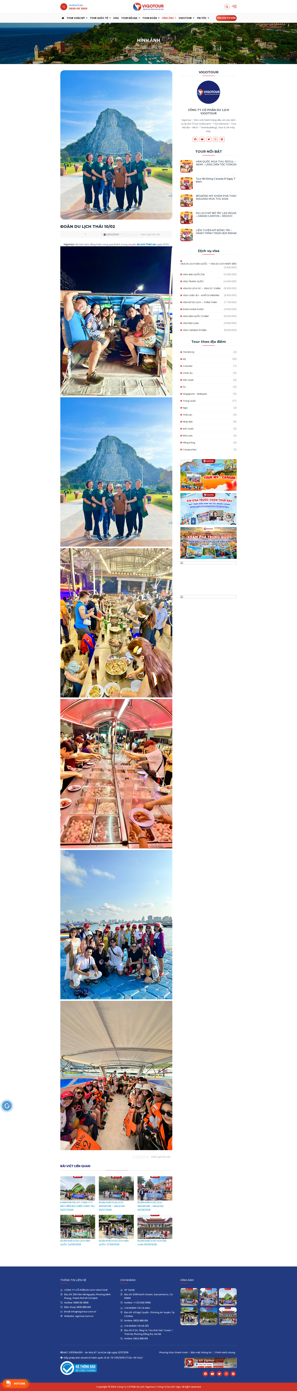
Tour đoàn (149, 18)
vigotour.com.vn (84, 1316)
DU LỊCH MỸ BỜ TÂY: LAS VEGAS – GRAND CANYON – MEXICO (216, 215)
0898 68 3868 (80, 1302)
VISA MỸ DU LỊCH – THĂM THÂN (200, 302)
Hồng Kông (189, 442)
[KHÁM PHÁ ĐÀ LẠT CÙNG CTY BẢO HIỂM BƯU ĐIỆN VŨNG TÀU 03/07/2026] (77, 1178)
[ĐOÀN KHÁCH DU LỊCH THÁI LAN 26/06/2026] (208, 1316)
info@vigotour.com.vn (83, 1311)
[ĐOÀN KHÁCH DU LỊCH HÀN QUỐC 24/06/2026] (77, 1216)
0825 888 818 (140, 1320)
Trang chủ (128, 48)
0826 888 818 (83, 1307)
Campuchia (189, 449)
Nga (185, 407)
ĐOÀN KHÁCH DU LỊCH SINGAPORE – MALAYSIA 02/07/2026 (112, 1206)
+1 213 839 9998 (142, 1302)
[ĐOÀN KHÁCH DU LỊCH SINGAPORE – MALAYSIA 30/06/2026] (155, 1178)
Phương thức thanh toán (173, 1352)
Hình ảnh (168, 18)
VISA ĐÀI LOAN (191, 323)
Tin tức (202, 18)
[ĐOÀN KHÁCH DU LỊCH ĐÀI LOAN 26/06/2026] (155, 1216)
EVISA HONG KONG (193, 309)
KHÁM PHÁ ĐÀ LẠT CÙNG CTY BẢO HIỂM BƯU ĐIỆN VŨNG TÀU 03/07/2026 (77, 1206)
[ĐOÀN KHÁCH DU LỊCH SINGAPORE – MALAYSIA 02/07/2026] (116, 1178)
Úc (184, 386)
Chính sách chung (225, 1352)
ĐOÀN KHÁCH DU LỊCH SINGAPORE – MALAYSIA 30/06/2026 (151, 1206)
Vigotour (185, 18)
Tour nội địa (129, 18)
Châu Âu (188, 373)
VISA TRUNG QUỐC (193, 281)
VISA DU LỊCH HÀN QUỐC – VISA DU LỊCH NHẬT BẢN (208, 263)
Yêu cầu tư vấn (226, 17)
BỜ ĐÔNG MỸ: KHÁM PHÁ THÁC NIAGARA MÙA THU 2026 (216, 197)
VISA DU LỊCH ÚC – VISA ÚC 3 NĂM (201, 288)
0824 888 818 (140, 1338)
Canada (187, 366)
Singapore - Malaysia (195, 393)
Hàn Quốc (188, 380)
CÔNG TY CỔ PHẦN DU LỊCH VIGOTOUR (208, 111)
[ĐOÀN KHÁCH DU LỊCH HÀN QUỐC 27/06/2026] (116, 1216)
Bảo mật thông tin (201, 1352)
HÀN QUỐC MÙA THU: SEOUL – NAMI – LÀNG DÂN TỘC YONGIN (216, 163)
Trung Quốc (189, 400)
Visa (116, 18)
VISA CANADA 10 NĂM (194, 330)
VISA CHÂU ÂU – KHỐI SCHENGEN (201, 295)
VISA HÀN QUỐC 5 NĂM (196, 316)
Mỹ (184, 359)
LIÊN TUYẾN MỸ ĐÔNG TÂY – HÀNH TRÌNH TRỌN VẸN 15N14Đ (216, 232)
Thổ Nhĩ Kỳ (188, 352)
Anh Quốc (188, 428)
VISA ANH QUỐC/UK (194, 274)
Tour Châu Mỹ (76, 18)
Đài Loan (188, 435)
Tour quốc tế (99, 18)
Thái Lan (187, 414)
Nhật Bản (188, 421)
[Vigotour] (148, 7)
